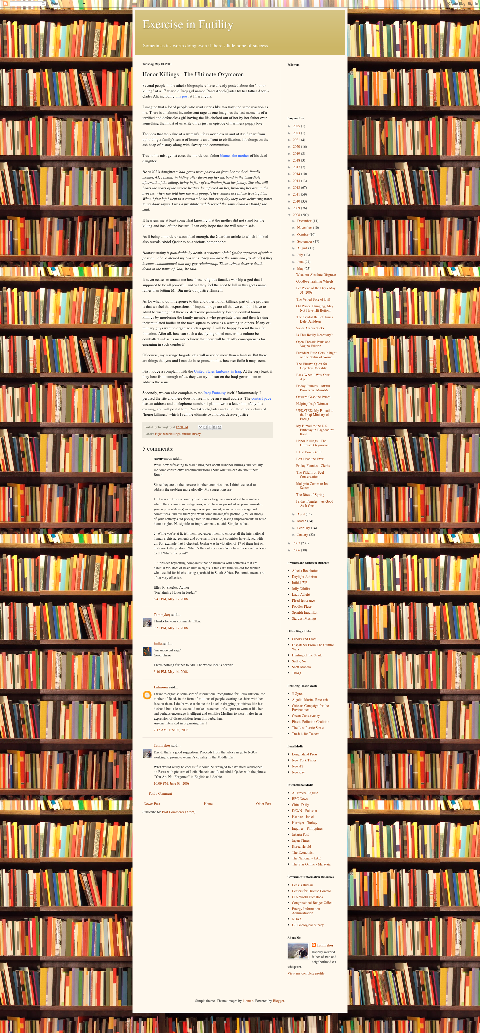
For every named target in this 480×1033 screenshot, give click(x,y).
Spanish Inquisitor (305, 612)
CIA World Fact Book (307, 896)
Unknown (161, 687)
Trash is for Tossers (305, 733)
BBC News (300, 798)
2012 (297, 187)
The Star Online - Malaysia (311, 864)
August (302, 248)
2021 (297, 139)
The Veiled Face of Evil (313, 299)
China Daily (300, 804)
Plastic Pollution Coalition (310, 721)
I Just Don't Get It (309, 452)
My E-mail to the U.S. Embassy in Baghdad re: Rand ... (315, 430)
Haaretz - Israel (303, 816)
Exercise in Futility (188, 24)
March (302, 520)
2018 (297, 160)
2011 (297, 194)
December (304, 220)
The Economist (303, 852)
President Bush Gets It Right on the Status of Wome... (316, 354)
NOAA (297, 918)
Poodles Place (302, 606)
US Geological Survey (308, 924)
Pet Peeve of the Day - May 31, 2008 (316, 290)
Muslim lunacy (191, 434)
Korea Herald (301, 846)
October (303, 234)
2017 (297, 167)
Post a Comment (160, 793)
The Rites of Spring (310, 494)
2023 (297, 133)
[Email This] (200, 427)
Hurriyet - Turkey (304, 822)
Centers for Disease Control (311, 890)
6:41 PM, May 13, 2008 (171, 598)
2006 (297, 550)
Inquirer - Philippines (307, 828)
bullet (158, 643)
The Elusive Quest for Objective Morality (311, 365)
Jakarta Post (300, 834)
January (303, 534)
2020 (297, 146)
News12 (297, 766)
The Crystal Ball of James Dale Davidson (314, 319)
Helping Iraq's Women (312, 403)
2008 (297, 214)
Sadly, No (299, 661)
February (304, 527)
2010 (297, 201)
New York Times (304, 760)
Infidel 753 (300, 582)
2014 (297, 173)
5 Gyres (297, 693)
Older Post (263, 803)
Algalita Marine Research (310, 699)
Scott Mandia (301, 666)
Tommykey (162, 614)
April (301, 514)
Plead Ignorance (303, 600)
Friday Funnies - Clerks (313, 465)
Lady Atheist (301, 594)
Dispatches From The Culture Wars (313, 646)
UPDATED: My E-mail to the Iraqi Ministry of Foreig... (315, 414)
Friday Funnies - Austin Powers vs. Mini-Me (313, 387)
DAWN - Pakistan (304, 810)
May (300, 268)
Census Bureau (302, 884)
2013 (297, 180)
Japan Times (301, 840)
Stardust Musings (304, 618)
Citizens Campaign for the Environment (310, 707)
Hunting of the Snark (307, 655)
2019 (297, 153)
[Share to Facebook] (214, 427)
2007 (297, 543)
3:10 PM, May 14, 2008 (171, 671)
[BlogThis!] (205, 427)
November (305, 227)
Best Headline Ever (310, 458)
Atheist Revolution (305, 570)
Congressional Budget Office (312, 902)
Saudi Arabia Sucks (310, 328)
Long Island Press (304, 754)
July (300, 254)
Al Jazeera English (305, 792)
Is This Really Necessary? (314, 334)
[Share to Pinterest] (219, 427)
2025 (297, 126)
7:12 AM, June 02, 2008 (171, 729)
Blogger (278, 1000)
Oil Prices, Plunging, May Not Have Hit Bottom (314, 308)
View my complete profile (306, 973)
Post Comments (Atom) (179, 811)
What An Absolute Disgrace (316, 274)
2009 (297, 208)
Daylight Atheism (304, 576)
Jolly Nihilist (301, 588)
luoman (248, 1000)
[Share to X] (210, 427)
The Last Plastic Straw (308, 727)
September (305, 241)
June (300, 261)
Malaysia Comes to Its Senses (312, 485)
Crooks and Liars (304, 638)
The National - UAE (306, 858)
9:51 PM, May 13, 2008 (171, 627)
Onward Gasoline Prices (313, 396)
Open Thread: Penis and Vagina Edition (313, 343)
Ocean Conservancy (306, 715)
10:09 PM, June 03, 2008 (172, 783)
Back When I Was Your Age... (313, 376)
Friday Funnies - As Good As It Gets (314, 503)
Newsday (298, 772)
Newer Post (152, 803)
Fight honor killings (167, 434)
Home (208, 803)
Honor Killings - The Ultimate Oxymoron (312, 442)
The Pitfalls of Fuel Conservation (310, 474)
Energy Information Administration (306, 910)
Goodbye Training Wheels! (315, 281)
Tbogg (296, 672)
